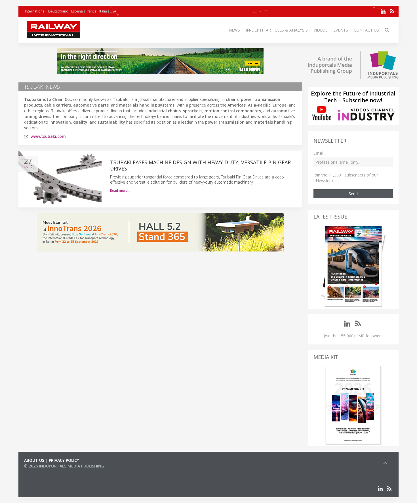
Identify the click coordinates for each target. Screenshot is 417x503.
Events (340, 30)
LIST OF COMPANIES (43, 471)
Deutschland (58, 11)
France (91, 11)
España (77, 11)
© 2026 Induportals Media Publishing (64, 466)
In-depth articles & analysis (277, 30)
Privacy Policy (64, 460)
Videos (320, 30)
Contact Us (366, 30)
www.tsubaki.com (48, 136)
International (35, 11)
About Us (34, 460)
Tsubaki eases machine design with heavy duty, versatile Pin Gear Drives (200, 165)
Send (353, 193)
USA (113, 11)
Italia (103, 11)
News (234, 30)
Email (319, 153)
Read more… (120, 190)
